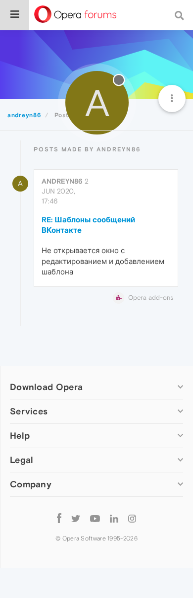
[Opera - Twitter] (75, 518)
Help (20, 435)
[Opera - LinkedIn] (114, 518)
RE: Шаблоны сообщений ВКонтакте (88, 224)
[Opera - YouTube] (95, 518)
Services (29, 411)
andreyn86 (62, 181)
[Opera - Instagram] (132, 518)
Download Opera (46, 387)
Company (30, 484)
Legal (22, 460)
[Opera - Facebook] (59, 518)
